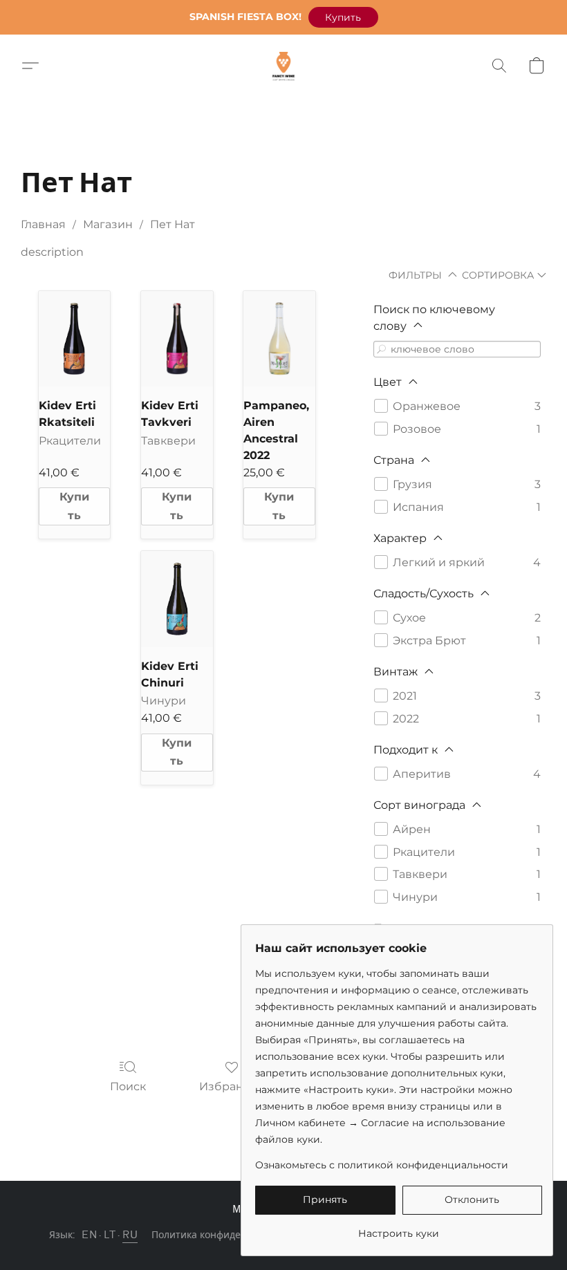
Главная (43, 224)
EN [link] (89, 1235)
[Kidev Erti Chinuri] (177, 598)
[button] (343, 17)
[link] (398, 1228)
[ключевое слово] (381, 348)
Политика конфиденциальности (227, 1235)
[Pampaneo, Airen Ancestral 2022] (279, 338)
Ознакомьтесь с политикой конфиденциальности (381, 1165)
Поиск (128, 1086)
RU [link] (130, 1235)
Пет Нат (172, 224)
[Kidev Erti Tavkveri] (177, 338)
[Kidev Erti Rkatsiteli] (75, 338)
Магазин (108, 224)
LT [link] (109, 1235)
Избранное (232, 1086)
